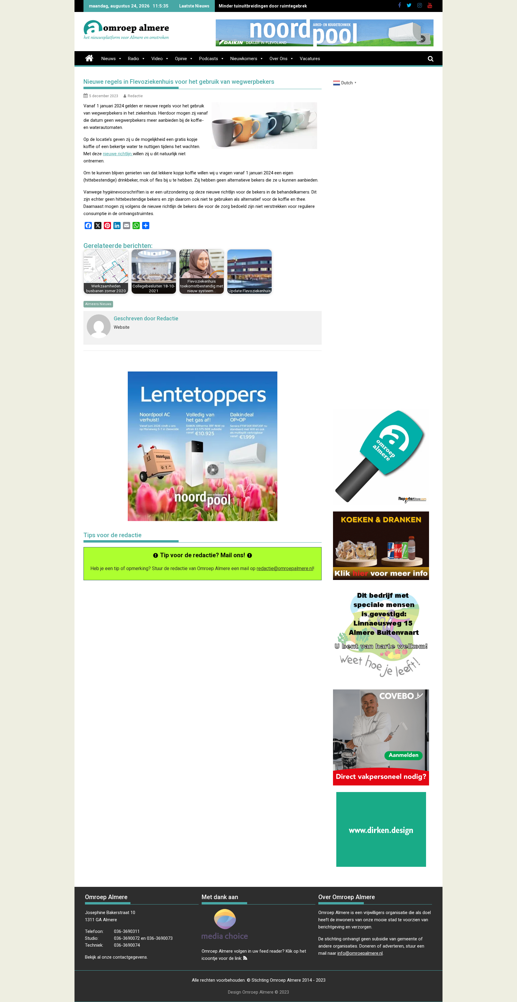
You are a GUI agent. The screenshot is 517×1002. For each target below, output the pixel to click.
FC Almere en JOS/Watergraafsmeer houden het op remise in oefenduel (289, 6)
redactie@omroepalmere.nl (285, 568)
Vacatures (310, 58)
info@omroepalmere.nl (360, 953)
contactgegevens (130, 957)
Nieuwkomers (243, 58)
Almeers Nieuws (98, 304)
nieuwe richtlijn (118, 153)
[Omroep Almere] (89, 57)
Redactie (135, 96)
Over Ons (279, 58)
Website (122, 327)
